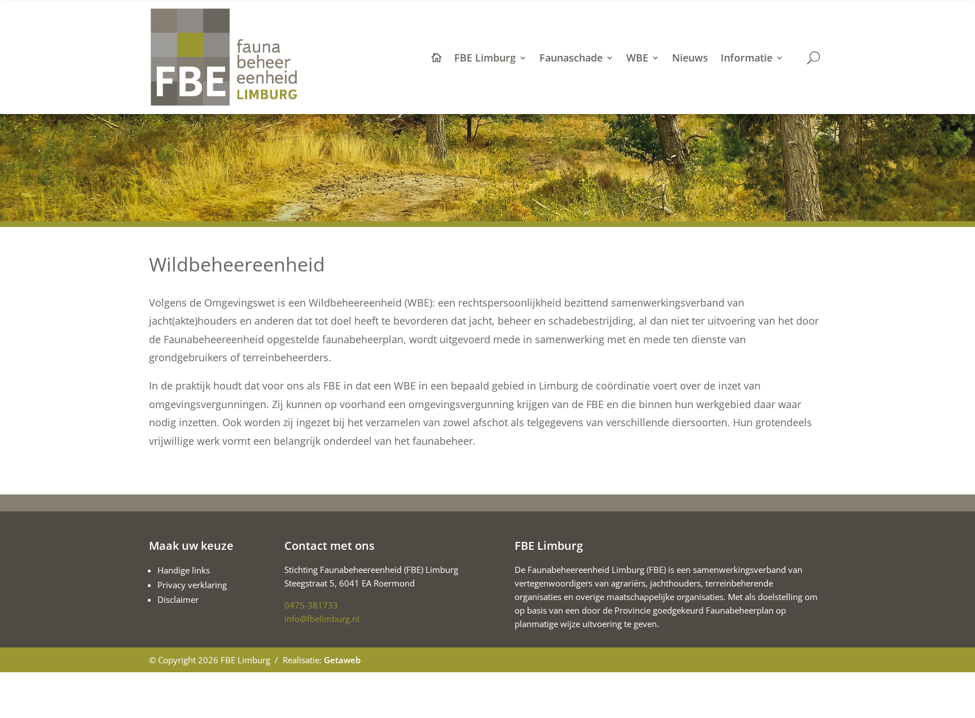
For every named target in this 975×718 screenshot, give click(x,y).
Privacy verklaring (192, 584)
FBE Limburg (485, 57)
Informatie (746, 57)
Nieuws (690, 57)
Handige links (183, 570)
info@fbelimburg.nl (321, 618)
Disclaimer (178, 599)
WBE (637, 57)
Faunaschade (571, 57)
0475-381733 (311, 605)
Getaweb (342, 660)
